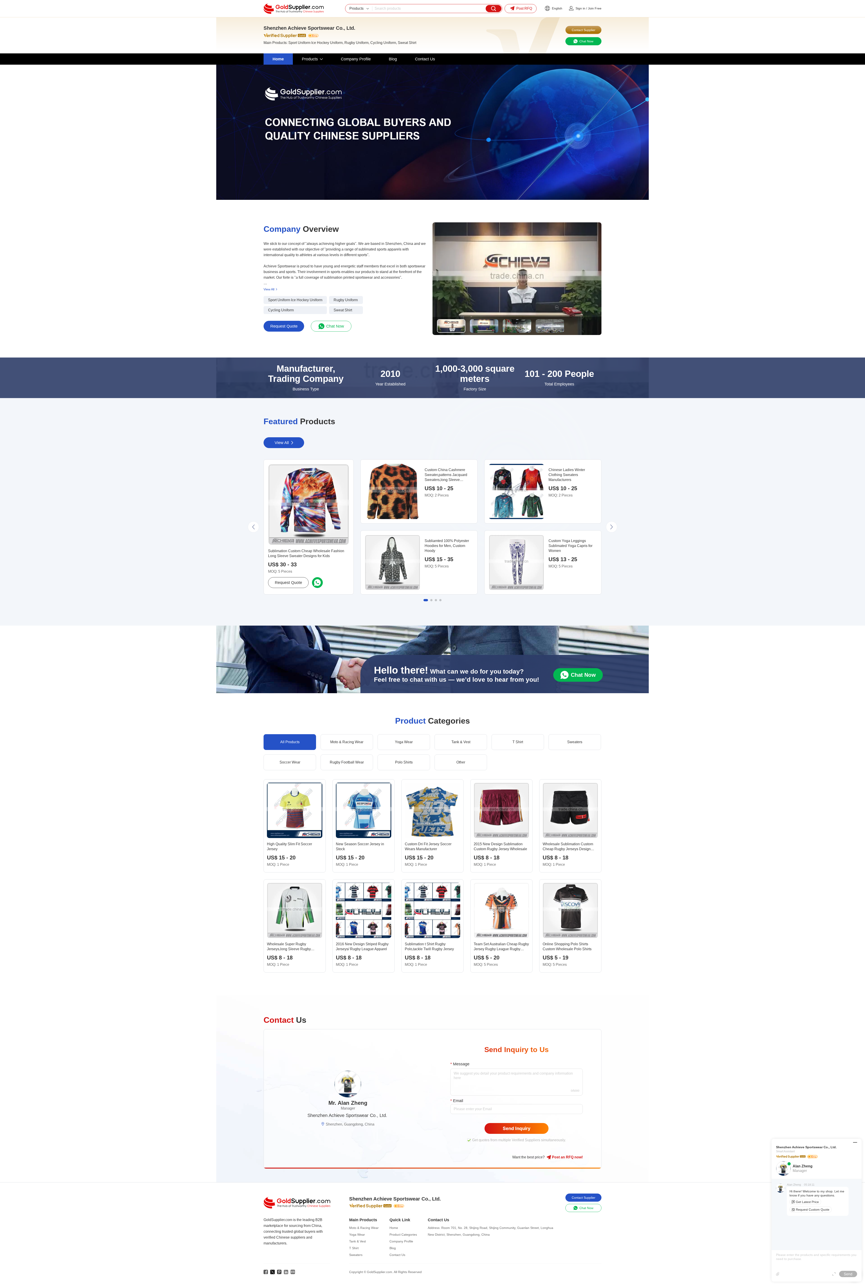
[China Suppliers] (294, 8)
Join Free (594, 8)
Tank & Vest (357, 1241)
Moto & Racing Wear (364, 1228)
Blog (392, 1248)
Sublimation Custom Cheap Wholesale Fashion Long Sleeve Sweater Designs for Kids (306, 553)
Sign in (580, 8)
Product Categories (403, 1234)
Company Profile (401, 1241)
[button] (253, 527)
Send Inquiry (516, 1128)
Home (393, 1228)
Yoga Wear (357, 1234)
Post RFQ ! (567, 1157)
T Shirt (354, 1248)
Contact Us (397, 1255)
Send (848, 1274)
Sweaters (355, 1255)
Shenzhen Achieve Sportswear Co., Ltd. (347, 1115)
